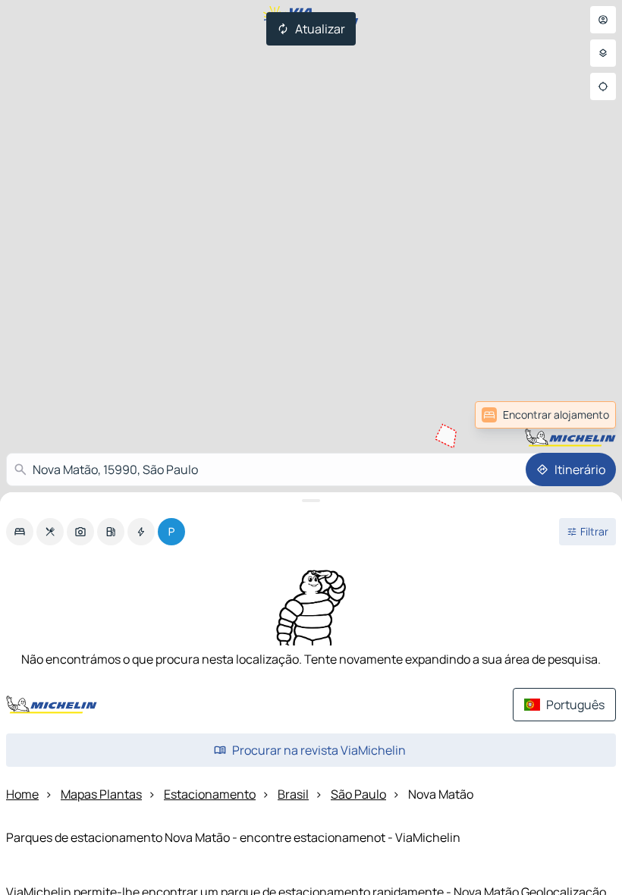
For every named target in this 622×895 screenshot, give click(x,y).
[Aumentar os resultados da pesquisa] (311, 500)
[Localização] (603, 86)
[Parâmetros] (603, 53)
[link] (582, 415)
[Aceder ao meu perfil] (603, 19)
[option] (19, 531)
